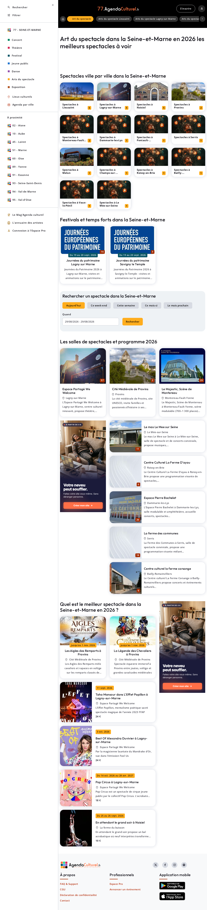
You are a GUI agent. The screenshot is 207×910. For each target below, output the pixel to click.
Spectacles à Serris (186, 137)
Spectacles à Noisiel (145, 106)
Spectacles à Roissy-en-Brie (146, 171)
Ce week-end (99, 305)
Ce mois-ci (151, 305)
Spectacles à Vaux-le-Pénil (74, 204)
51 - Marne (19, 150)
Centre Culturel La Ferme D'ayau (167, 462)
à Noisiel (120, 822)
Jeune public (20, 63)
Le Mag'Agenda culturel (25, 215)
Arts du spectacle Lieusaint (114, 18)
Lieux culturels (19, 97)
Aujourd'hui (73, 305)
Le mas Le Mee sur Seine (161, 427)
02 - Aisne (19, 125)
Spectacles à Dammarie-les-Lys (111, 139)
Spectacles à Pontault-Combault (145, 140)
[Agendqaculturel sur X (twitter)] (155, 865)
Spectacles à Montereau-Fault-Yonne (73, 140)
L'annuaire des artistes (25, 223)
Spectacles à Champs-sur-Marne (108, 172)
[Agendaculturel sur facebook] (165, 865)
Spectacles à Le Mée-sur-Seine (109, 204)
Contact (65, 900)
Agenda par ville (20, 105)
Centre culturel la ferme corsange (167, 569)
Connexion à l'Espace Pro (26, 231)
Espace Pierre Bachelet (160, 498)
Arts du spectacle (23, 79)
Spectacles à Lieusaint (70, 106)
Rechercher (132, 321)
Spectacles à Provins (182, 106)
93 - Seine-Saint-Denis (27, 183)
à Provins (83, 652)
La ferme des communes (161, 533)
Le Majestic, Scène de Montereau (177, 391)
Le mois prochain (178, 305)
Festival (17, 55)
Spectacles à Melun (70, 171)
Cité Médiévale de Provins (130, 389)
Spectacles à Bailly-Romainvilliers (183, 172)
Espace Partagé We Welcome (76, 391)
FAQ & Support (69, 883)
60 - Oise (18, 158)
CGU (62, 889)
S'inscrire (185, 8)
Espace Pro (116, 883)
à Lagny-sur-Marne (122, 696)
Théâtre (17, 47)
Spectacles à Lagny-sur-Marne (110, 106)
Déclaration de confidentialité (78, 895)
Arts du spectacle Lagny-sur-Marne (156, 18)
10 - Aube (18, 133)
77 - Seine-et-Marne (26, 29)
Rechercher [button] (17, 7)
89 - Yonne (19, 166)
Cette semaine (126, 305)
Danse (16, 71)
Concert (17, 39)
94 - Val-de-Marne (24, 191)
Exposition (18, 87)
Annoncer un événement (125, 889)
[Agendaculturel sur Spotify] (184, 865)
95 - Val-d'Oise (22, 199)
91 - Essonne (20, 175)
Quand (66, 314)
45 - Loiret (19, 141)
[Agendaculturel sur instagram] (174, 865)
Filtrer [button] (14, 15)
